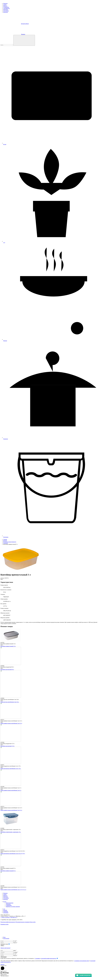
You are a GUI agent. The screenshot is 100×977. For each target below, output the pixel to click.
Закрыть (2, 964)
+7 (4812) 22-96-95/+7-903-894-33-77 (9, 917)
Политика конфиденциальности (8, 922)
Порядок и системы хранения (13, 906)
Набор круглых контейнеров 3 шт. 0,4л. (10, 702)
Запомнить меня (4, 944)
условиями (37, 958)
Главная (5, 539)
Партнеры (5, 896)
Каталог (5, 540)
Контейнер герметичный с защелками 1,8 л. (11, 832)
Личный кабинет (25, 23)
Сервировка (9, 905)
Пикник (5, 340)
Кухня (4, 144)
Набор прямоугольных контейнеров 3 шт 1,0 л (11, 810)
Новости (5, 895)
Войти (2, 945)
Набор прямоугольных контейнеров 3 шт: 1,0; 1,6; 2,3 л (13, 889)
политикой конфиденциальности (48, 958)
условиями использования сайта (81, 960)
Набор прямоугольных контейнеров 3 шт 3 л (11, 790)
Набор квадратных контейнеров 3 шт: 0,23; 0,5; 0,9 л (13, 853)
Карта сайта (33, 922)
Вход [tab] (4, 937)
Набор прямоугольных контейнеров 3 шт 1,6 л (11, 723)
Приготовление (9, 902)
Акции (4, 894)
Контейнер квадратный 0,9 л (7, 669)
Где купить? (6, 898)
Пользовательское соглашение (23, 922)
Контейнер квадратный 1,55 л (7, 746)
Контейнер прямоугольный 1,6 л (8, 646)
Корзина (23, 34)
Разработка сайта (4, 924)
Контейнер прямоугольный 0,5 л (8, 870)
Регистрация (3, 957)
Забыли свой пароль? (5, 947)
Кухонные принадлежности (9, 541)
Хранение (5, 438)
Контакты (5, 899)
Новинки (5, 893)
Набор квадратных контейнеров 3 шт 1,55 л (11, 768)
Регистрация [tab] (6, 938)
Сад (4, 242)
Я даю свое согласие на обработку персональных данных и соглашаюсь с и (28, 958)
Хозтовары (5, 537)
